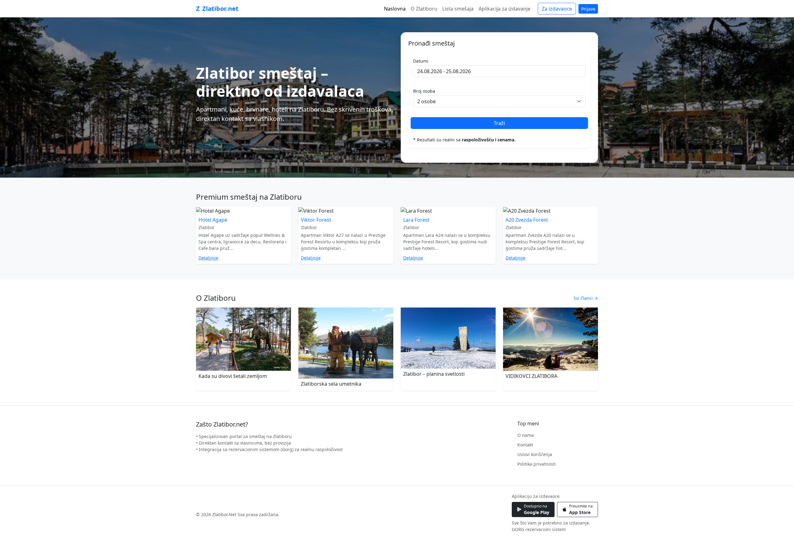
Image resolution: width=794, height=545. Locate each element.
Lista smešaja (458, 8)
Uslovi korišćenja (534, 454)
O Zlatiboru (424, 8)
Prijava (588, 9)
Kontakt (525, 445)
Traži (499, 123)
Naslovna (395, 8)
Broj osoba (424, 91)
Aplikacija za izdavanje (504, 8)
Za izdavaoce (557, 8)
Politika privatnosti (536, 464)
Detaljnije (208, 258)
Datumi (420, 61)
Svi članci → (585, 298)
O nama (525, 435)
